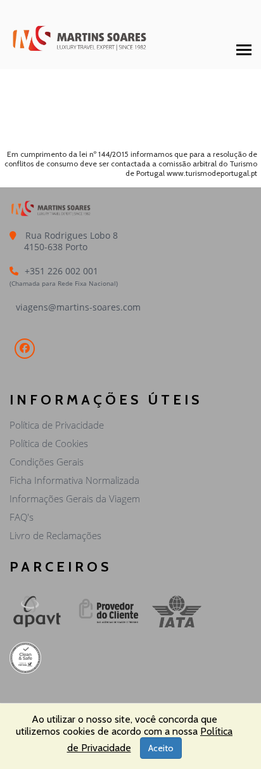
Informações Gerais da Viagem (75, 498)
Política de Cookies (49, 443)
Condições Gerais (47, 461)
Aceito (161, 748)
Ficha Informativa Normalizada (74, 480)
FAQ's (22, 517)
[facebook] (25, 348)
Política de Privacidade (57, 424)
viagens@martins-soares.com (78, 307)
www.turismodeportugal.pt (212, 173)
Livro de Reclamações (55, 535)
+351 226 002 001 (61, 271)
